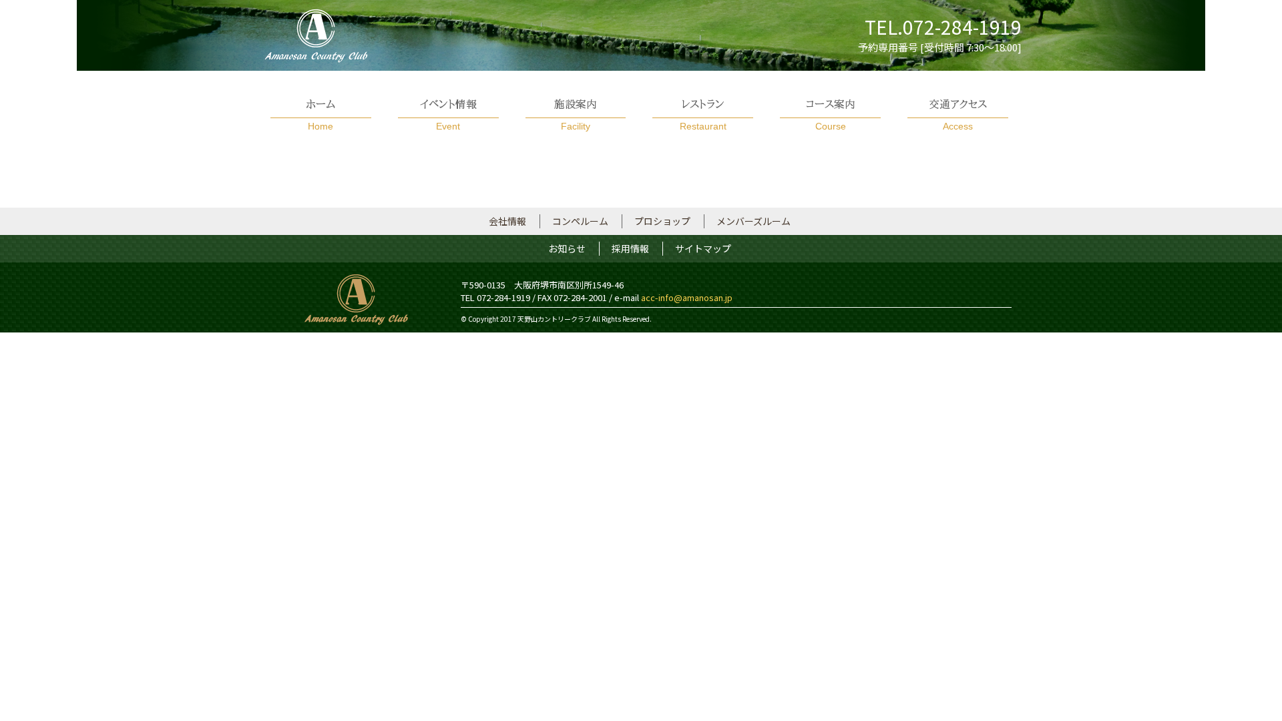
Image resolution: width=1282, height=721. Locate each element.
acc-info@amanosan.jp (686, 297)
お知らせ (567, 248)
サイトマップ (703, 248)
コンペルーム (580, 221)
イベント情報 (448, 115)
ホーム (320, 115)
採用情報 (630, 248)
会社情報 (507, 221)
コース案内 (830, 115)
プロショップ (662, 221)
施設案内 (575, 115)
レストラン (703, 115)
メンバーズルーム (753, 221)
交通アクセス (958, 115)
